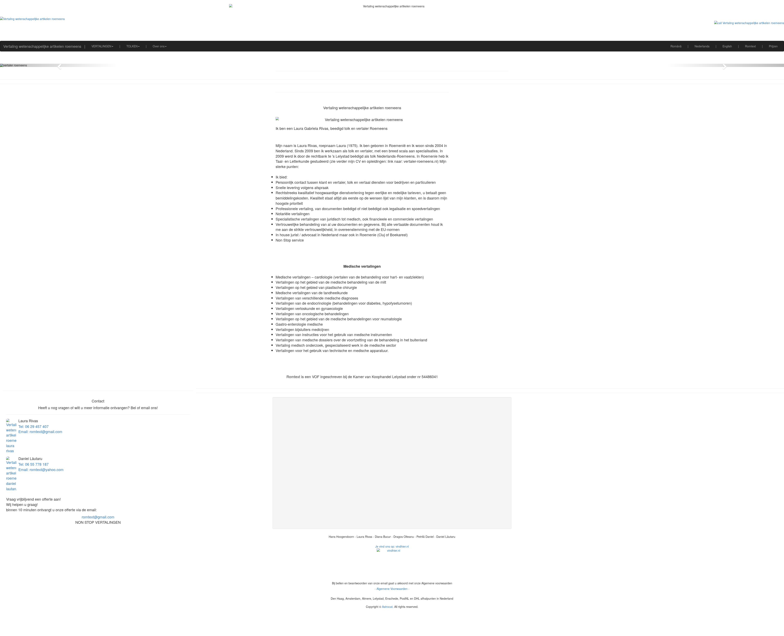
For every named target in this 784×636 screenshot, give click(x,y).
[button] (59, 65)
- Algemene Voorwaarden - (392, 589)
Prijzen (773, 46)
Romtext (750, 46)
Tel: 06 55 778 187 (33, 464)
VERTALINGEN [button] (101, 46)
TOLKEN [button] (132, 46)
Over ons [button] (159, 46)
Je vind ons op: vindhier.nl (392, 546)
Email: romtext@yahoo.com (40, 469)
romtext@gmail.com (98, 516)
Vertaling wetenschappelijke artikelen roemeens (42, 46)
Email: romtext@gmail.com (40, 431)
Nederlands (702, 46)
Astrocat (387, 607)
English (727, 46)
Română (676, 46)
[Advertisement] (392, 626)
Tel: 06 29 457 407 (33, 426)
